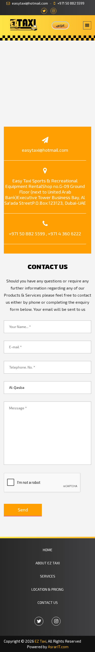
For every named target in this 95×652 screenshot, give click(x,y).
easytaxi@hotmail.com (29, 3)
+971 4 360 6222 (64, 233)
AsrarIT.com (58, 646)
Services (47, 576)
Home (47, 550)
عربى (60, 25)
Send (23, 509)
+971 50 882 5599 (70, 3)
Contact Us (47, 602)
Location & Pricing (47, 589)
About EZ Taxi (47, 563)
